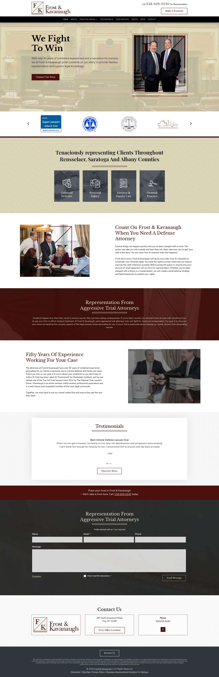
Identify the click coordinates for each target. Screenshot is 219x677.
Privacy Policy (98, 672)
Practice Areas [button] (87, 19)
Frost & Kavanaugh (103, 669)
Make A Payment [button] (174, 11)
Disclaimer (36, 576)
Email (87, 534)
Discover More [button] (109, 471)
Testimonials (106, 19)
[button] (28, 124)
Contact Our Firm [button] (45, 77)
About (74, 19)
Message (36, 546)
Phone (138, 534)
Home (65, 19)
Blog (143, 19)
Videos (134, 19)
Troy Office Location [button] (109, 630)
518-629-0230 (157, 4)
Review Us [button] (109, 653)
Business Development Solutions (122, 672)
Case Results (122, 19)
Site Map (86, 672)
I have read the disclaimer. (99, 576)
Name (35, 534)
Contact (152, 19)
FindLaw (144, 672)
